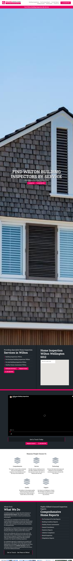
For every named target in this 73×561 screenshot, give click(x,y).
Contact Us (56, 3)
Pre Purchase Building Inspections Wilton (18, 359)
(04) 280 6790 (66, 2)
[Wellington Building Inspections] (11, 3)
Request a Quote (31, 443)
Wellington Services (10, 368)
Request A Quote (23, 368)
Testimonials (49, 3)
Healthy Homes (41, 3)
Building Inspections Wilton (14, 357)
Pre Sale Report (55, 2)
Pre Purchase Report (45, 2)
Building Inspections (34, 2)
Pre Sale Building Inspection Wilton (16, 362)
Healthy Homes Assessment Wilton (16, 365)
